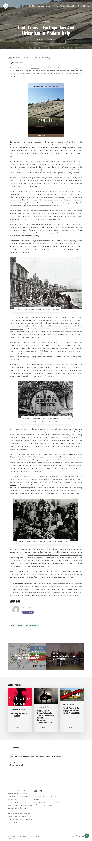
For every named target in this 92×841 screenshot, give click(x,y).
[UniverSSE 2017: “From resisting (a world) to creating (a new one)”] (27, 656)
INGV (57, 309)
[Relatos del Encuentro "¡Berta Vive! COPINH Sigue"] (65, 656)
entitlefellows (27, 607)
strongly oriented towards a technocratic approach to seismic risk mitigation (55, 555)
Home (10, 58)
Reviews (46, 21)
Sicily (11, 142)
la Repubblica (55, 421)
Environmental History (32, 625)
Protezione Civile (63, 541)
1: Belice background (16, 765)
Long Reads (66, 704)
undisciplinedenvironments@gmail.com (48, 802)
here (50, 805)
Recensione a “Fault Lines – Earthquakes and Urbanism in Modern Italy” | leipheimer (35, 756)
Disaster (13, 625)
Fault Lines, (35, 68)
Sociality (12, 838)
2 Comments (52, 39)
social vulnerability (27, 560)
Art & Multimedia (15, 709)
